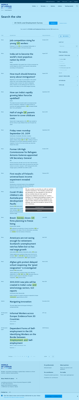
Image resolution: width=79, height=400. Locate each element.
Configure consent (39, 207)
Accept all (39, 210)
